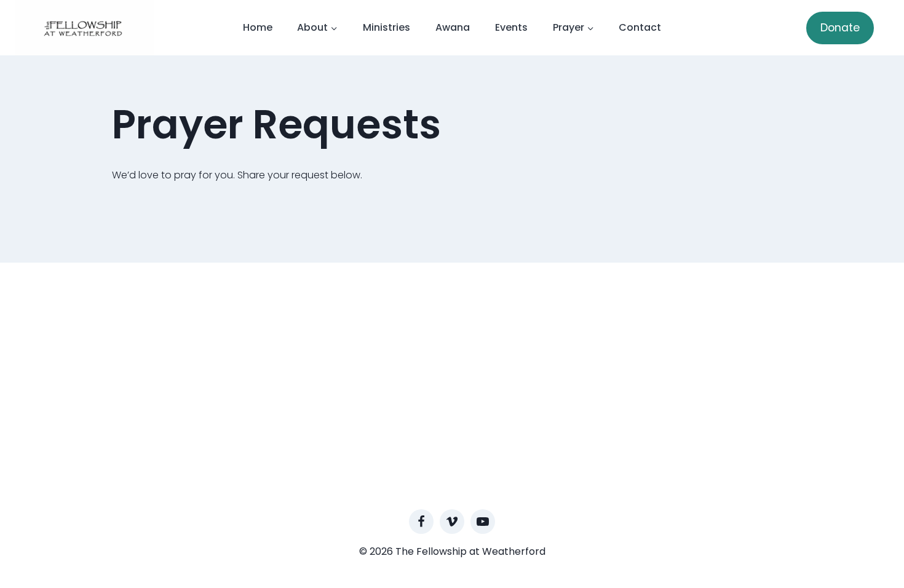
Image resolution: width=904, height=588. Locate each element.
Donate (840, 27)
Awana (452, 27)
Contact (640, 27)
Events (511, 27)
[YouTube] (482, 521)
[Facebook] (421, 521)
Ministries (386, 27)
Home (257, 27)
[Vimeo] (452, 521)
